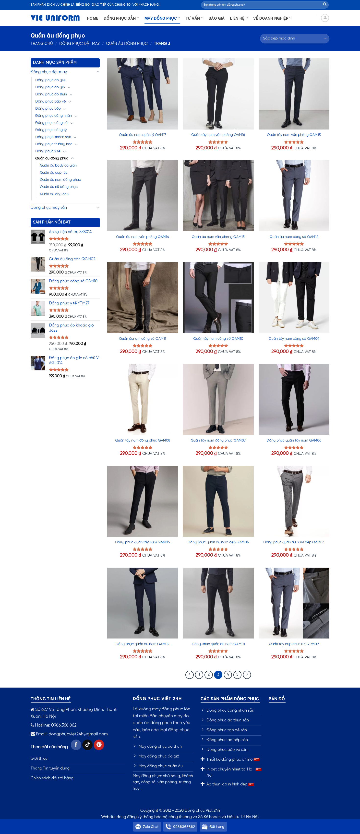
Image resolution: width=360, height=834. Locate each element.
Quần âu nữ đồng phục (59, 187)
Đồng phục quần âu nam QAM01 (218, 644)
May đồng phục (160, 18)
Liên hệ (237, 18)
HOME (92, 18)
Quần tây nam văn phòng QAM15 (294, 135)
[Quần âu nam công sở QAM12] (294, 195)
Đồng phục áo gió (50, 87)
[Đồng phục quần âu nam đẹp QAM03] (294, 501)
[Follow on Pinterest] (99, 745)
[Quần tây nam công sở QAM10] (218, 297)
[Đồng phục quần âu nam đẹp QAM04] (218, 501)
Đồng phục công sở (51, 123)
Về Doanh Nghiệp (270, 18)
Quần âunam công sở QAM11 (142, 339)
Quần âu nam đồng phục (60, 180)
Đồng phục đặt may (79, 44)
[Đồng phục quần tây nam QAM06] (294, 399)
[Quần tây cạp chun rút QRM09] (294, 603)
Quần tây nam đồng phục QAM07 (218, 441)
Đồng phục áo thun (51, 94)
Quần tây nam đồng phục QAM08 (142, 441)
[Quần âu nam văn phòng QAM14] (142, 195)
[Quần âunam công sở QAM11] (142, 297)
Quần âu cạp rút (53, 173)
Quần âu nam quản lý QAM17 (142, 135)
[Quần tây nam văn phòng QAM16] (218, 94)
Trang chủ (42, 44)
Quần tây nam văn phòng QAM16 (218, 135)
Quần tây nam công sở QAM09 (294, 339)
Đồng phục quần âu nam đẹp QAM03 (293, 542)
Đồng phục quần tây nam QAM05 (142, 542)
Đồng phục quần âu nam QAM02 (142, 644)
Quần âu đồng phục (127, 44)
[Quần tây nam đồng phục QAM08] (142, 399)
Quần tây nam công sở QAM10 (218, 339)
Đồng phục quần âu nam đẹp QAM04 (218, 542)
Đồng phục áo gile (50, 80)
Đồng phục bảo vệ (50, 102)
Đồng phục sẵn (120, 18)
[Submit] (324, 5)
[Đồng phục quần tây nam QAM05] (142, 501)
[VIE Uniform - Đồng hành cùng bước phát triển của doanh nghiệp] (55, 18)
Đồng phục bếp (48, 109)
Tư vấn (193, 18)
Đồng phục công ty (51, 130)
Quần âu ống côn (54, 194)
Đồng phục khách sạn (53, 137)
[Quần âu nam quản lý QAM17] (142, 94)
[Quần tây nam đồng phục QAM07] (218, 399)
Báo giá (217, 18)
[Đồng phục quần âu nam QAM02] (142, 603)
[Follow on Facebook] (76, 745)
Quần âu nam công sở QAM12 (294, 237)
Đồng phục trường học (53, 144)
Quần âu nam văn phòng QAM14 (142, 237)
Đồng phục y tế (47, 151)
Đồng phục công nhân (53, 116)
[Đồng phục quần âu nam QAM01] (218, 603)
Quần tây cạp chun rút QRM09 (294, 644)
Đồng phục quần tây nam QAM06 (293, 441)
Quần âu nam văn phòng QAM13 (218, 237)
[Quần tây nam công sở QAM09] (294, 297)
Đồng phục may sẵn (49, 208)
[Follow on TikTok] (87, 745)
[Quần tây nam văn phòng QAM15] (294, 94)
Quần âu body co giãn (58, 166)
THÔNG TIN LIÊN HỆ (51, 698)
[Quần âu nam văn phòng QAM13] (218, 195)
